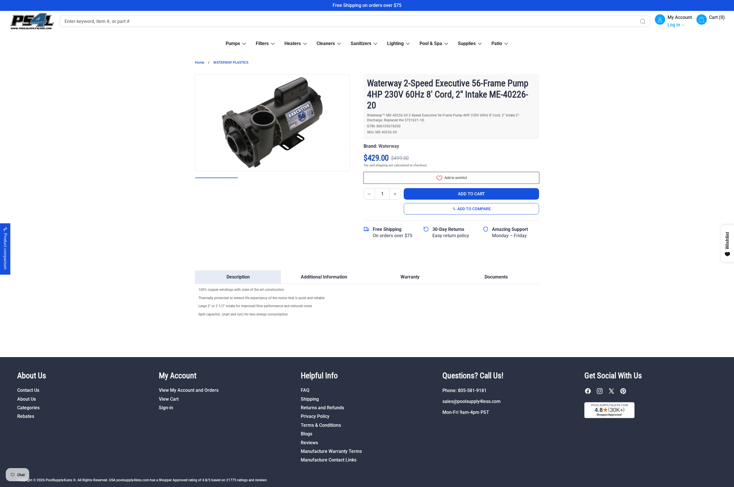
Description (238, 277)
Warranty (410, 277)
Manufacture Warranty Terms (331, 451)
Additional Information (324, 277)
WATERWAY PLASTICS (230, 63)
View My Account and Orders (188, 390)
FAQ (305, 390)
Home (199, 63)
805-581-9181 (472, 390)
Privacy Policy (315, 416)
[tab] (238, 277)
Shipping (310, 399)
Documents (496, 277)
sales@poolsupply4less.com (471, 401)
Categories (28, 407)
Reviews (309, 442)
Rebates (25, 416)
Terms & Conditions (321, 425)
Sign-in (166, 407)
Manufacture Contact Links (328, 460)
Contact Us (28, 390)
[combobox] (347, 21)
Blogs (306, 434)
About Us (26, 399)
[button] (710, 21)
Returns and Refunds (322, 407)
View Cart (169, 399)
